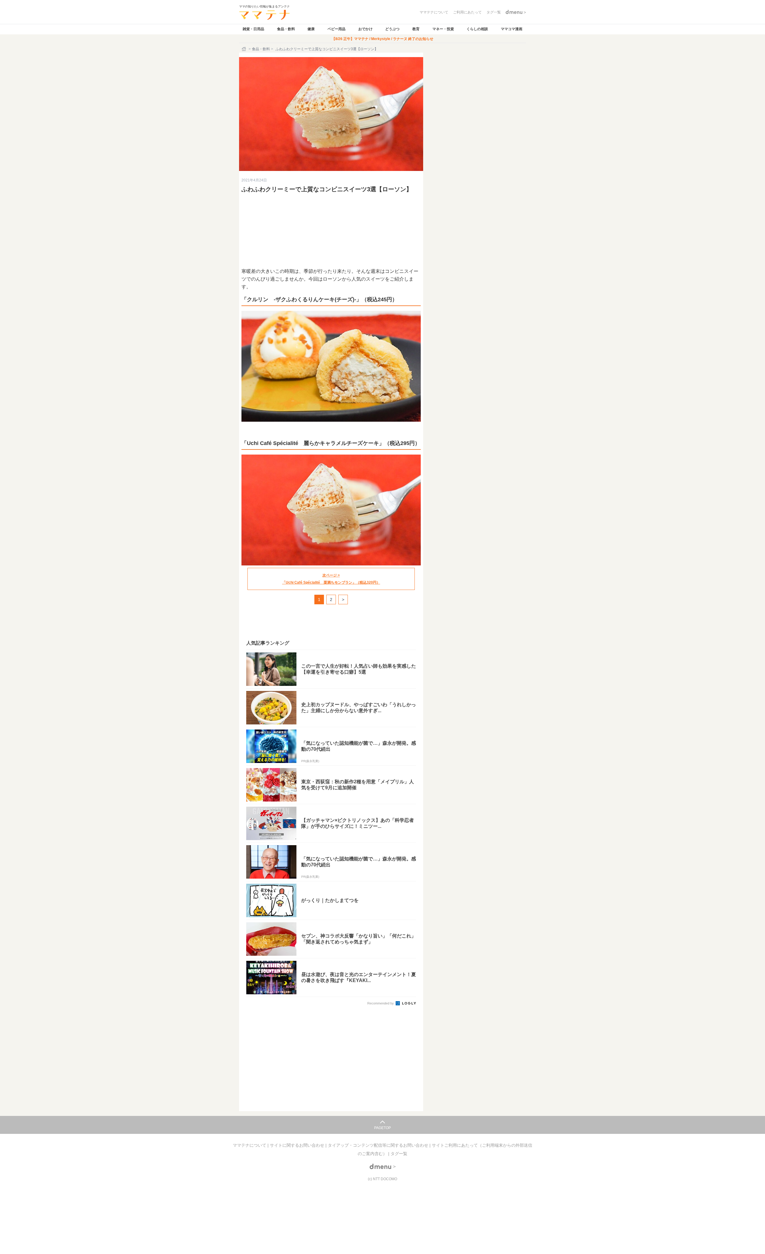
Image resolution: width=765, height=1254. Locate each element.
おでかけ (365, 29)
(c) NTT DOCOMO (382, 1179)
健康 (311, 29)
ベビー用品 (336, 29)
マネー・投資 (443, 29)
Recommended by (381, 1003)
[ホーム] (244, 49)
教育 (416, 29)
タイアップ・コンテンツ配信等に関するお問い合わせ (378, 1145)
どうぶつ (392, 29)
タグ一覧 (399, 1153)
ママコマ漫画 (511, 29)
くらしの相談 (477, 29)
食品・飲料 (286, 29)
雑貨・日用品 (253, 29)
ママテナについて (250, 1145)
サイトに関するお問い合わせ (297, 1145)
